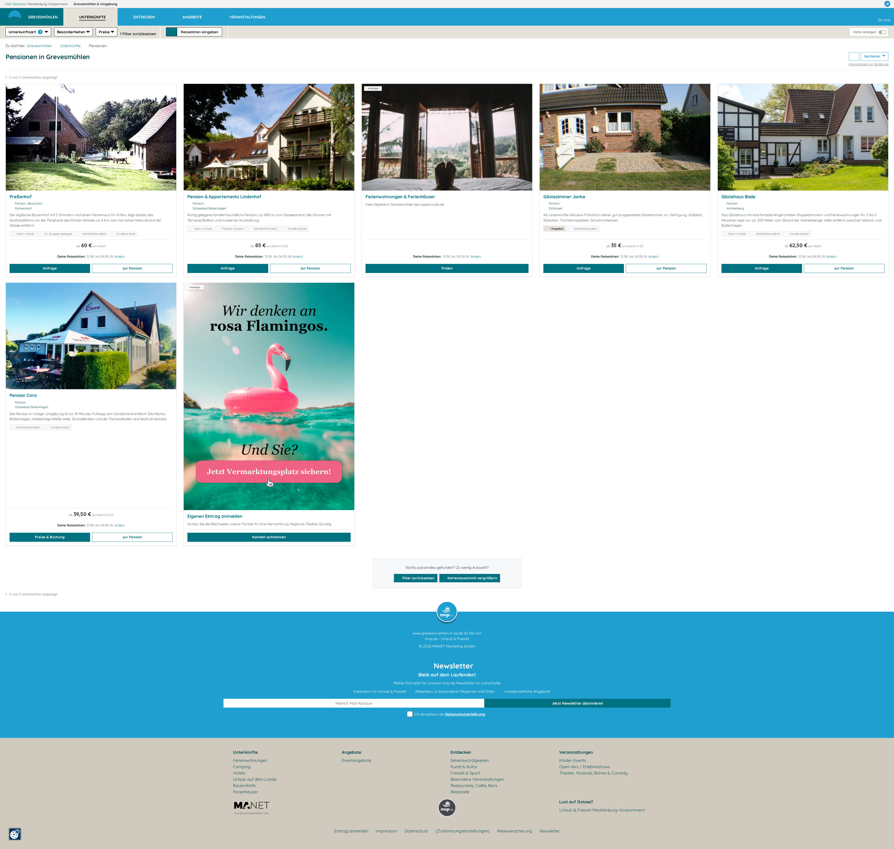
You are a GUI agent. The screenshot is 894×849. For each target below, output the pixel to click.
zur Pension (132, 268)
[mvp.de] (887, 4)
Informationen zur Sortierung (868, 64)
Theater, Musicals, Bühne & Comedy (593, 773)
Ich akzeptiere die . (449, 714)
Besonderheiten (71, 32)
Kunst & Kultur (464, 766)
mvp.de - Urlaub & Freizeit (447, 638)
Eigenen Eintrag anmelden (214, 516)
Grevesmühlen (95, 4)
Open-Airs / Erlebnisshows (584, 766)
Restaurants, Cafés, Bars (473, 785)
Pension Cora (23, 395)
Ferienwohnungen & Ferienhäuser (400, 196)
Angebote (351, 752)
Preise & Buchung (50, 537)
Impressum (386, 831)
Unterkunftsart (25, 32)
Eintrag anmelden (351, 831)
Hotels (239, 773)
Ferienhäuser (245, 791)
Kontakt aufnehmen (269, 537)
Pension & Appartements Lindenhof (224, 196)
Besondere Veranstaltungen (477, 779)
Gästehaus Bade (738, 196)
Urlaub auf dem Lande (255, 779)
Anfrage (50, 268)
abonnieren (577, 703)
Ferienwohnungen (250, 760)
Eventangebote (356, 760)
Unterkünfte (70, 45)
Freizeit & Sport (465, 773)
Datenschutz (416, 831)
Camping (242, 766)
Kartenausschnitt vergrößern (472, 578)
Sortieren (872, 56)
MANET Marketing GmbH (453, 646)
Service (884, 19)
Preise (104, 32)
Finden (447, 268)
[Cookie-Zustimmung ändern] (14, 834)
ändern (120, 256)
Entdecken (460, 752)
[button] (45, 15)
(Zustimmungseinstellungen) (463, 831)
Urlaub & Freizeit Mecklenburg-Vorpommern (602, 810)
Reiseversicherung (514, 831)
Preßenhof (21, 196)
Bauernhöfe (244, 785)
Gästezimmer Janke (564, 196)
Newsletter (549, 831)
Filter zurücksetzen (417, 578)
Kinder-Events (572, 760)
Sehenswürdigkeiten (469, 760)
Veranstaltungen (576, 752)
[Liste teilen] (854, 56)
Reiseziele (459, 791)
